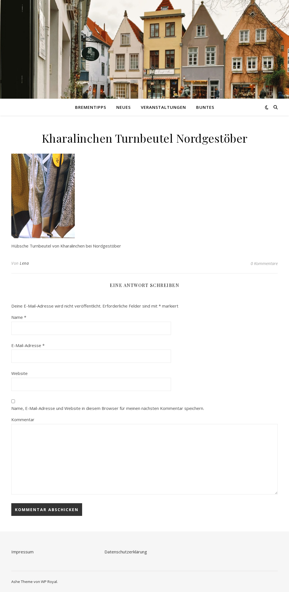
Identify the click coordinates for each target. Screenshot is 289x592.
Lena (24, 263)
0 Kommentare (264, 263)
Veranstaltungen (163, 107)
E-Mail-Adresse (28, 345)
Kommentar (22, 419)
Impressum (22, 552)
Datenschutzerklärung (125, 552)
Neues (123, 107)
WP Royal (49, 581)
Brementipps (90, 107)
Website (19, 373)
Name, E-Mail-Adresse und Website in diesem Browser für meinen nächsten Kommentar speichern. (107, 408)
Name (18, 317)
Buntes (205, 107)
